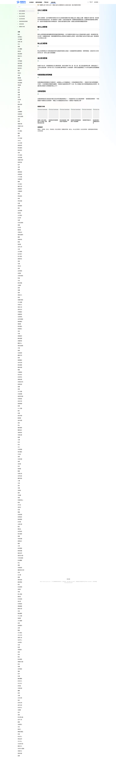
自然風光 (20, 37)
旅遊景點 (20, 65)
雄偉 (19, 121)
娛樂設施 (20, 384)
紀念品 (19, 227)
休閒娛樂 (20, 114)
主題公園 (20, 524)
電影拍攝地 (20, 234)
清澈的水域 (20, 126)
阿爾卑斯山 (20, 500)
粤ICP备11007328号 (71, 581)
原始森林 (20, 196)
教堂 (19, 357)
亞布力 (47, 129)
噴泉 (19, 497)
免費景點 (20, 398)
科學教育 (20, 603)
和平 (19, 673)
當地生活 (20, 309)
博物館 (19, 85)
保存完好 (20, 374)
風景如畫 (20, 753)
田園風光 (20, 328)
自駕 (19, 628)
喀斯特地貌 (20, 396)
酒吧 (19, 456)
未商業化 (20, 642)
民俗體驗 (20, 560)
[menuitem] (90, 1)
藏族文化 (20, 746)
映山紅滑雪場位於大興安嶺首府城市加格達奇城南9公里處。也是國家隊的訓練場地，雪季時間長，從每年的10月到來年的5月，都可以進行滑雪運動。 (68, 51)
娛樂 (19, 406)
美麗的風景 (20, 299)
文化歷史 (20, 632)
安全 (19, 444)
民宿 (19, 572)
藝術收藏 (20, 367)
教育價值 (20, 519)
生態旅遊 (20, 353)
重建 (19, 536)
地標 (19, 75)
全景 (19, 249)
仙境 (19, 644)
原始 (19, 193)
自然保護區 (20, 319)
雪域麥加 (52, 129)
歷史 (19, 34)
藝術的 (19, 596)
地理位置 (20, 435)
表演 (19, 734)
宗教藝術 (20, 312)
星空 (19, 693)
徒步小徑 (20, 719)
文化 (19, 44)
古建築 (19, 285)
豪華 (19, 755)
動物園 (19, 418)
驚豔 (19, 512)
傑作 (19, 584)
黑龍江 (39, 129)
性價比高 (20, 473)
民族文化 (20, 681)
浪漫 (19, 119)
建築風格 (20, 172)
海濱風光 (20, 724)
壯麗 (19, 203)
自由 (19, 611)
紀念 (19, 442)
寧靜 (19, 46)
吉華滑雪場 (40, 131)
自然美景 (20, 531)
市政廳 (19, 495)
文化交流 (20, 635)
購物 (19, 133)
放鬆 (19, 389)
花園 (19, 263)
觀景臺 (19, 78)
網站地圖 (68, 579)
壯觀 (19, 109)
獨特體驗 (20, 678)
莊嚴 (19, 413)
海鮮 (19, 167)
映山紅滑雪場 (76, 129)
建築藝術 (20, 360)
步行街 (19, 505)
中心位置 (20, 616)
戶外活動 (20, 176)
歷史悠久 (20, 68)
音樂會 (19, 490)
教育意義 (20, 550)
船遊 (19, 647)
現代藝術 (20, 451)
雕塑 (19, 181)
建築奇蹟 (20, 379)
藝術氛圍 (20, 104)
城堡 (19, 461)
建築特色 (20, 258)
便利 (19, 492)
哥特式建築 (20, 116)
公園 (19, 439)
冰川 (19, 447)
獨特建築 (20, 427)
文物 (19, 483)
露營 (19, 722)
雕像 (19, 471)
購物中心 (20, 343)
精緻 (19, 369)
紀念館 (19, 521)
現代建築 (20, 533)
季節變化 (20, 649)
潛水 (19, 485)
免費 (19, 220)
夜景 (19, 90)
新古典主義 (20, 717)
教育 (19, 169)
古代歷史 (20, 215)
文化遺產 (20, 39)
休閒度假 (20, 174)
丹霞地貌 (20, 688)
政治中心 (20, 736)
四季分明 (20, 702)
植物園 (19, 468)
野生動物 (20, 148)
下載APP (91, 2)
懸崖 (19, 278)
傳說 (19, 671)
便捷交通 (20, 123)
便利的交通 (20, 555)
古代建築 (20, 251)
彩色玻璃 (20, 599)
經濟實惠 (20, 548)
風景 (19, 106)
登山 (19, 562)
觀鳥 (19, 630)
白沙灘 (19, 575)
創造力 (19, 729)
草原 (19, 591)
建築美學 (20, 145)
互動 (19, 488)
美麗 (19, 290)
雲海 (19, 297)
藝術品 (19, 529)
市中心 (19, 140)
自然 (19, 87)
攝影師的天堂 (21, 570)
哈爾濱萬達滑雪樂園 (93, 129)
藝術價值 (20, 582)
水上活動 (20, 408)
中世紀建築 (20, 558)
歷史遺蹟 (20, 82)
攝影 (19, 128)
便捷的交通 (20, 661)
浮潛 (19, 348)
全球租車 (31, 2)
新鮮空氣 (20, 162)
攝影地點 (20, 478)
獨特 (19, 543)
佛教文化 (20, 295)
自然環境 (20, 271)
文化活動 (20, 391)
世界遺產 (20, 61)
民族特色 (20, 377)
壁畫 (19, 242)
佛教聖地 (20, 336)
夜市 (19, 466)
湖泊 (19, 331)
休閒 (19, 97)
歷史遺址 (20, 326)
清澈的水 (20, 751)
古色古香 (20, 698)
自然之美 (20, 246)
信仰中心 (20, 640)
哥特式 (19, 507)
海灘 (19, 94)
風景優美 (20, 205)
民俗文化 (20, 707)
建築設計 (20, 541)
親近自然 (20, 553)
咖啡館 (19, 244)
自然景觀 (20, 210)
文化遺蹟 (20, 620)
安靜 (19, 666)
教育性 (19, 213)
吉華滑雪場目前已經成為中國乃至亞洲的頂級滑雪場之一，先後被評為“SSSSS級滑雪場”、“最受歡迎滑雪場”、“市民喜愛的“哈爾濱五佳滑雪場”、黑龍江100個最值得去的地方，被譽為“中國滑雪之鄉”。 (68, 99)
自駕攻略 (53, 2)
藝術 (19, 70)
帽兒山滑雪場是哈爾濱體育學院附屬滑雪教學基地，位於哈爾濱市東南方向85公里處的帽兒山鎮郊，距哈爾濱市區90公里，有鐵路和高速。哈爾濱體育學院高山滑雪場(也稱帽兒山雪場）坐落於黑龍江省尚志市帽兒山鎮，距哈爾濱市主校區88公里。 (68, 36)
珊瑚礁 (19, 324)
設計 (19, 712)
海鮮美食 (20, 432)
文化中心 (20, 741)
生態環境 (20, 316)
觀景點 (19, 230)
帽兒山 (70, 129)
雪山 (19, 425)
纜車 (19, 237)
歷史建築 (20, 53)
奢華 (19, 350)
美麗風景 (20, 314)
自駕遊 (19, 273)
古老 (19, 546)
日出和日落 (20, 743)
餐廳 (19, 225)
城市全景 (20, 705)
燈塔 (19, 652)
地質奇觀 (20, 538)
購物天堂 (20, 355)
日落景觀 (20, 394)
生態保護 (20, 459)
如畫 (19, 676)
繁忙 (19, 410)
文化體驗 (20, 49)
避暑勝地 (20, 189)
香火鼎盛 (20, 594)
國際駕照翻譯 (39, 2)
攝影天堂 (20, 186)
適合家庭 (20, 63)
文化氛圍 (20, 138)
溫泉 (19, 268)
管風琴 (19, 618)
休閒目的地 (20, 382)
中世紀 (19, 454)
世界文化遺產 (21, 748)
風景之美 (20, 307)
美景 (19, 623)
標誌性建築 (20, 345)
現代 (19, 700)
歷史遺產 (20, 365)
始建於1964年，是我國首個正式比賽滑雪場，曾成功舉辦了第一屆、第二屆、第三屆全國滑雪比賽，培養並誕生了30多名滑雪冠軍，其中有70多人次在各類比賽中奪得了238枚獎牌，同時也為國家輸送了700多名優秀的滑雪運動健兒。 (68, 67)
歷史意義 (20, 283)
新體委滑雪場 (65, 129)
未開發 (19, 710)
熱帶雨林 (20, 517)
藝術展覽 (20, 338)
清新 (19, 714)
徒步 (19, 164)
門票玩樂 (46, 2)
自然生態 (20, 476)
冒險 (19, 292)
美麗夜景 (20, 340)
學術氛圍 (20, 201)
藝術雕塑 (20, 613)
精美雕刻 (20, 321)
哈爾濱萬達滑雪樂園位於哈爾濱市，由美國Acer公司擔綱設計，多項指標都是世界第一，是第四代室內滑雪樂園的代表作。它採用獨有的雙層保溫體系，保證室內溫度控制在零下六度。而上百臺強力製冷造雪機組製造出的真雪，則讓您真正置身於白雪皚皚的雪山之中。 (68, 84)
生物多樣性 (20, 275)
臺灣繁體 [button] (96, 2)
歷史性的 (20, 150)
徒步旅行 (20, 254)
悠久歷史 (20, 256)
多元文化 (20, 683)
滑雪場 (43, 129)
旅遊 (19, 287)
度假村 (19, 589)
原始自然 (20, 739)
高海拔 (19, 685)
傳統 (19, 565)
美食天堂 (20, 401)
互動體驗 (20, 111)
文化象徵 (20, 155)
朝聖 (19, 577)
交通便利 (20, 80)
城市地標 (20, 420)
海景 (19, 152)
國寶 (19, 437)
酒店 (19, 423)
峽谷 (19, 664)
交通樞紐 (20, 372)
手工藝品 (20, 131)
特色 (19, 654)
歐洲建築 (20, 659)
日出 (19, 280)
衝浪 (19, 502)
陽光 (19, 657)
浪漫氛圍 (20, 514)
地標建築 (20, 179)
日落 (19, 102)
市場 (19, 333)
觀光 (19, 526)
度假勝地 (20, 625)
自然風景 (20, 669)
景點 (19, 261)
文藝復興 (20, 191)
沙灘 (19, 480)
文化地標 (20, 143)
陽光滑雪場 (58, 129)
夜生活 (19, 266)
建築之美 (20, 637)
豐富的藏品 (20, 731)
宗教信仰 (20, 232)
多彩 (19, 726)
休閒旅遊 (20, 567)
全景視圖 (20, 449)
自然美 (19, 99)
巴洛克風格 (20, 222)
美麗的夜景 (20, 160)
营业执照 (64, 581)
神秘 (19, 198)
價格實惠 (20, 606)
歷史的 (19, 73)
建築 (19, 92)
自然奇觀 (20, 157)
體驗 (19, 690)
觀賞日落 (20, 608)
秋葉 (19, 509)
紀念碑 (19, 217)
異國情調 (20, 403)
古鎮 (19, 695)
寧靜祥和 (20, 239)
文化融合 (20, 184)
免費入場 (20, 41)
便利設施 (20, 579)
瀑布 (19, 135)
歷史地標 (20, 415)
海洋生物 (20, 362)
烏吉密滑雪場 (83, 129)
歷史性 (19, 51)
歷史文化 (20, 56)
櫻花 (19, 208)
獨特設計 (20, 430)
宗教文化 (20, 304)
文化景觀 (20, 302)
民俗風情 (20, 587)
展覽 (19, 386)
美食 (19, 58)
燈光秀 (19, 601)
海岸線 (19, 464)
